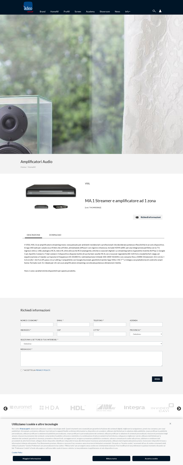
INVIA (157, 379)
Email (60, 320)
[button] (170, 423)
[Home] (29, 7)
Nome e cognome (29, 320)
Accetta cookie (151, 459)
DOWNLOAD (55, 235)
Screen (78, 11)
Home (23, 167)
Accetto (22, 370)
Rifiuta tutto (111, 459)
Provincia (135, 330)
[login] (160, 10)
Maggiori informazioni (32, 459)
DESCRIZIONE (33, 235)
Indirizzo (26, 330)
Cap (59, 330)
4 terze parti (25, 429)
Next (178, 408)
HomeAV (54, 11)
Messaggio (26, 349)
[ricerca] (154, 10)
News (117, 11)
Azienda (134, 320)
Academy (90, 11)
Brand (42, 11)
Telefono (98, 320)
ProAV (67, 11)
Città (96, 330)
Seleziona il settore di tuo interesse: (39, 340)
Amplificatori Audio (36, 161)
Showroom (105, 11)
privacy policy (43, 370)
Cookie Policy (17, 452)
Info (127, 11)
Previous (4, 408)
